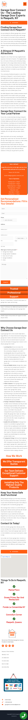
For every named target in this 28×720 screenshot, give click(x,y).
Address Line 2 (4, 235)
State (16, 240)
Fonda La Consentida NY (14, 607)
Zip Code (3, 246)
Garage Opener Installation (9, 254)
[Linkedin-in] (13, 646)
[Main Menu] (25, 4)
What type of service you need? (9, 249)
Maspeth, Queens (14, 622)
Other (4, 260)
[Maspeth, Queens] (14, 618)
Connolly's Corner (14, 614)
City (1, 240)
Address (3, 224)
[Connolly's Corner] (14, 611)
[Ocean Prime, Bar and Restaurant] (14, 594)
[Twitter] (6, 646)
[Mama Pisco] (14, 586)
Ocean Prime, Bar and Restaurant (14, 598)
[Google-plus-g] (10, 646)
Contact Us (5, 282)
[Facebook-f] (3, 646)
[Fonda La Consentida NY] (14, 603)
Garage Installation (7, 258)
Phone (2, 217)
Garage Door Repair (8, 252)
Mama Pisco (14, 590)
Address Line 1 (4, 229)
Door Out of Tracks (8, 256)
